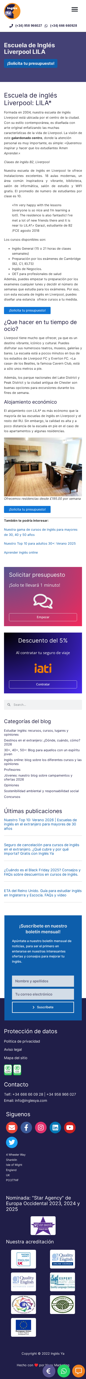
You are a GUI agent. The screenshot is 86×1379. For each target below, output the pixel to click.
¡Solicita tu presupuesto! (27, 310)
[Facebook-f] (26, 1127)
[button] (75, 9)
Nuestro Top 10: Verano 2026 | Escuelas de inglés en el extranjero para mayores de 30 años (40, 824)
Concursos (12, 797)
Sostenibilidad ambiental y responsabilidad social (41, 791)
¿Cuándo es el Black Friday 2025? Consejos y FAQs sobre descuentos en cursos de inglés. (42, 872)
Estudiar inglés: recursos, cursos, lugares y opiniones (36, 732)
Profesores (12, 770)
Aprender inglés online (21, 552)
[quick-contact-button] (49, 1371)
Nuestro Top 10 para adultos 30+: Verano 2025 (40, 543)
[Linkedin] (55, 1127)
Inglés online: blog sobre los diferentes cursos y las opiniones (43, 762)
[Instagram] (41, 1127)
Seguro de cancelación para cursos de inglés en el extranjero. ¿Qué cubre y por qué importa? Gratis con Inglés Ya (41, 849)
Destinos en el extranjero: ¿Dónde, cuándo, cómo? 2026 (42, 742)
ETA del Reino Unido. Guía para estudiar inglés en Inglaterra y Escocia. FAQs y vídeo (43, 893)
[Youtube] (70, 1127)
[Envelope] (12, 1127)
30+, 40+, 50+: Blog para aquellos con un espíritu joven (42, 752)
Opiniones (11, 785)
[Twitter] (12, 1142)
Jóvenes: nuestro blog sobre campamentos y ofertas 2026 (38, 777)
